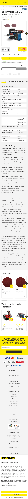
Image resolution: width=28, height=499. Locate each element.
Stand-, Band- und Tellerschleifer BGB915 (20, 329)
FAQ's (14, 414)
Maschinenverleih (14, 401)
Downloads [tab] (20, 81)
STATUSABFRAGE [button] (13, 432)
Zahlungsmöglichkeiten (14, 419)
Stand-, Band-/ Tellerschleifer (7, 6)
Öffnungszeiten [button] (13, 370)
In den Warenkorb (15, 58)
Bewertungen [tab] (11, 81)
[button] (26, 33)
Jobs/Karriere (14, 403)
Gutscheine (14, 421)
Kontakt (14, 408)
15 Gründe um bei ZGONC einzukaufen (14, 451)
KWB (3, 289)
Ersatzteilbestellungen (14, 443)
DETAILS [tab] (3, 81)
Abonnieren (14, 352)
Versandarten (14, 417)
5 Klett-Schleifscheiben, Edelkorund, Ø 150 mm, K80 (20, 296)
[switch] (16, 428)
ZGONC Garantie (14, 453)
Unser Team (14, 396)
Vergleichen (14, 74)
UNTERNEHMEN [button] (13, 391)
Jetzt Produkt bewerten (18, 17)
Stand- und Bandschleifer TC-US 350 (7, 329)
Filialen (14, 398)
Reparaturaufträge (14, 441)
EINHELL (4, 322)
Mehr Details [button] (4, 19)
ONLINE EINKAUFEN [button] (13, 412)
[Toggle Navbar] (25, 2)
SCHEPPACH (18, 322)
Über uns (14, 394)
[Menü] (19, 424)
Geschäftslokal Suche (14, 405)
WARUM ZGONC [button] (13, 447)
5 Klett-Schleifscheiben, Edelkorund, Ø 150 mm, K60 (6, 296)
